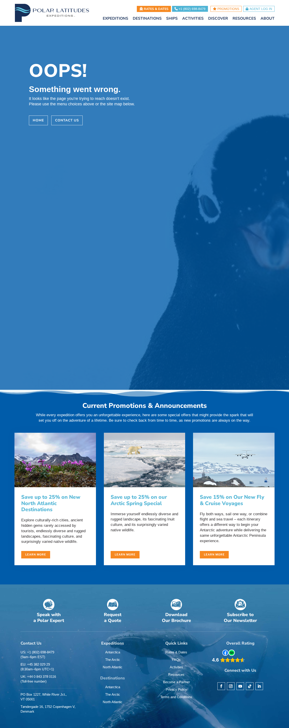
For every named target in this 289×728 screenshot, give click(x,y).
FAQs (176, 660)
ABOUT (268, 19)
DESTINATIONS (147, 19)
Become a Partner (176, 682)
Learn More (35, 554)
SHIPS (172, 19)
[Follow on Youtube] (240, 686)
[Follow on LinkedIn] (259, 686)
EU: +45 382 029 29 (37, 666)
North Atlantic (112, 667)
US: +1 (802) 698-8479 (37, 654)
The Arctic (112, 660)
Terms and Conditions (176, 697)
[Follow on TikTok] (250, 686)
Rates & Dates (176, 652)
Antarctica (112, 652)
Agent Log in (260, 9)
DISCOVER (218, 19)
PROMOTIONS (228, 9)
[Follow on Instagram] (231, 686)
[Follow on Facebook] (221, 686)
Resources (176, 674)
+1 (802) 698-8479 (191, 9)
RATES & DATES (155, 9)
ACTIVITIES (193, 19)
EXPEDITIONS (115, 19)
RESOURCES (244, 19)
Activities (176, 667)
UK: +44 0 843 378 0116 (38, 679)
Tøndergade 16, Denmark (48, 709)
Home (38, 120)
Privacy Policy (176, 689)
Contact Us (67, 120)
